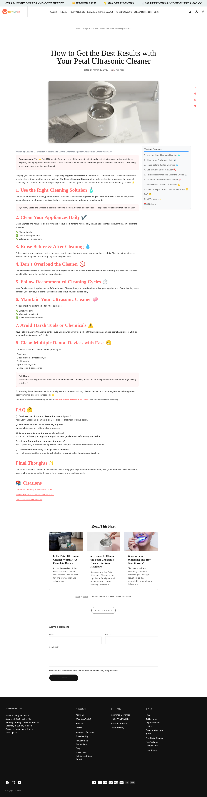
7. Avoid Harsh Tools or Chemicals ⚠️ (162, 184)
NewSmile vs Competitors (152, 744)
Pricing (63, 12)
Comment (54, 647)
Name (52, 634)
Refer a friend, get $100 (154, 732)
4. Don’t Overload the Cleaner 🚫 (160, 170)
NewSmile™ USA (13, 708)
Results (53, 12)
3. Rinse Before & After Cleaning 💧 (161, 165)
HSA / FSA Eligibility (120, 719)
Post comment (64, 678)
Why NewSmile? (83, 719)
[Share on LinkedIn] (195, 100)
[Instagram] (13, 782)
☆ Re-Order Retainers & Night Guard (84, 756)
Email (108, 634)
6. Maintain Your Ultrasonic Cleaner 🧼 (162, 179)
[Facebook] (7, 782)
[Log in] (196, 12)
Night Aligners (77, 12)
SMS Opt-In (11, 732)
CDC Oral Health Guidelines (29, 499)
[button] (189, 12)
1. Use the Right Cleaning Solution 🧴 (162, 155)
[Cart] (203, 12)
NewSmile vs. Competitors (82, 742)
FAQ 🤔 (148, 194)
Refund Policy (117, 727)
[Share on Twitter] (195, 87)
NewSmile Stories (154, 738)
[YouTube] (19, 782)
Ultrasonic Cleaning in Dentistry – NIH (34, 489)
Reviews (80, 723)
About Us (80, 715)
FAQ (148, 715)
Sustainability (82, 736)
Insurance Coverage (85, 732)
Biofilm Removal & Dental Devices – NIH (35, 494)
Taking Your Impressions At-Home (153, 722)
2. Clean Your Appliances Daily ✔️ (160, 160)
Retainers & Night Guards (100, 12)
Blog (78, 748)
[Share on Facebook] (195, 106)
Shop (156, 12)
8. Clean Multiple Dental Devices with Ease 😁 (166, 189)
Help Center (151, 750)
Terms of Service (119, 723)
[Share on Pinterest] (195, 94)
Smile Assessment (143, 12)
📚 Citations (150, 204)
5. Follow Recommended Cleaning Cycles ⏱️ (165, 175)
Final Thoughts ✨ (153, 199)
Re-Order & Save (124, 12)
